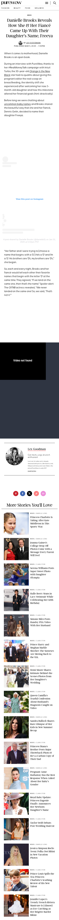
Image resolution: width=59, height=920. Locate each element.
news (29, 15)
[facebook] (22, 493)
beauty (17, 8)
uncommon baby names (17, 104)
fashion (5, 8)
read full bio (32, 471)
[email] (43, 493)
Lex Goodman (33, 43)
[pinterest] (15, 493)
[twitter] (29, 493)
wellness (39, 8)
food (27, 8)
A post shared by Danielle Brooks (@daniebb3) (24, 239)
